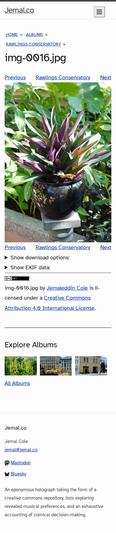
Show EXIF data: (30, 267)
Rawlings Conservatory (33, 44)
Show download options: (40, 257)
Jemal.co (19, 12)
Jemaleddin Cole (67, 287)
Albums (34, 34)
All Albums (17, 383)
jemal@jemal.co (21, 450)
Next (105, 77)
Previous (15, 77)
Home (12, 34)
